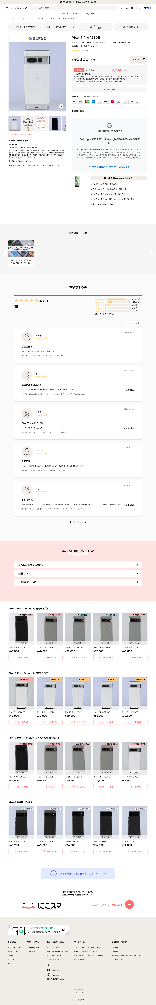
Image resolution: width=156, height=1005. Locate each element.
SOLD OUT (109, 89)
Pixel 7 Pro (51, 19)
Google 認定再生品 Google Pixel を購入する (108, 167)
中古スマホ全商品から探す (103, 204)
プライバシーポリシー (119, 959)
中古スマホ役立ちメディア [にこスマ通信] (88, 955)
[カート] (132, 8)
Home (15, 19)
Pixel (44, 19)
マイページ (31, 951)
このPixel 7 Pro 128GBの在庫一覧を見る (109, 189)
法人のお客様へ (79, 959)
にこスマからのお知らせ (55, 955)
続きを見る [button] (130, 390)
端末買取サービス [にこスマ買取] (85, 951)
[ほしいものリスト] (127, 8)
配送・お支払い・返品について (57, 951)
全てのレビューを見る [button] (105, 314)
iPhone (10, 955)
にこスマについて (53, 948)
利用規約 (115, 951)
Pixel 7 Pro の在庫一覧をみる (105, 184)
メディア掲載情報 (53, 959)
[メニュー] (7, 8)
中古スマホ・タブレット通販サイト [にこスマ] (90, 948)
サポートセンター (33, 948)
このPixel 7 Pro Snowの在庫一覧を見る (109, 194)
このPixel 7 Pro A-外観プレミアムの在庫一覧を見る (113, 199)
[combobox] (75, 8)
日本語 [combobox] (75, 992)
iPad (9, 963)
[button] (81, 51)
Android (38, 19)
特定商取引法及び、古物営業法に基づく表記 (127, 955)
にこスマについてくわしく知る (107, 904)
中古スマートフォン (26, 19)
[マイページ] (122, 8)
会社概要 (115, 948)
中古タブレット (13, 951)
